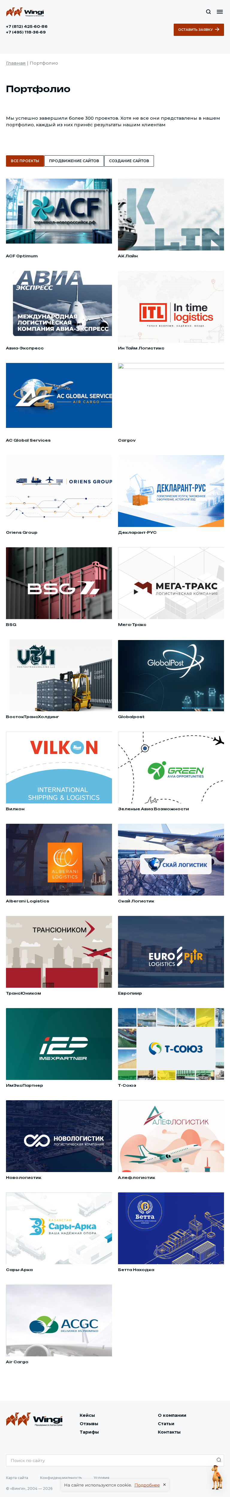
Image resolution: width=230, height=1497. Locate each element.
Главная (16, 63)
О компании (172, 1415)
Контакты (169, 1432)
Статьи (166, 1423)
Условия (101, 1477)
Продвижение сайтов (74, 161)
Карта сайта (17, 1477)
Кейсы (87, 1415)
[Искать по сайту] (208, 11)
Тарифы (89, 1432)
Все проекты (25, 161)
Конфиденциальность (61, 1477)
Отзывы (89, 1423)
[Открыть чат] (217, 1477)
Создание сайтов (129, 161)
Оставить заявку (195, 30)
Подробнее (147, 1485)
